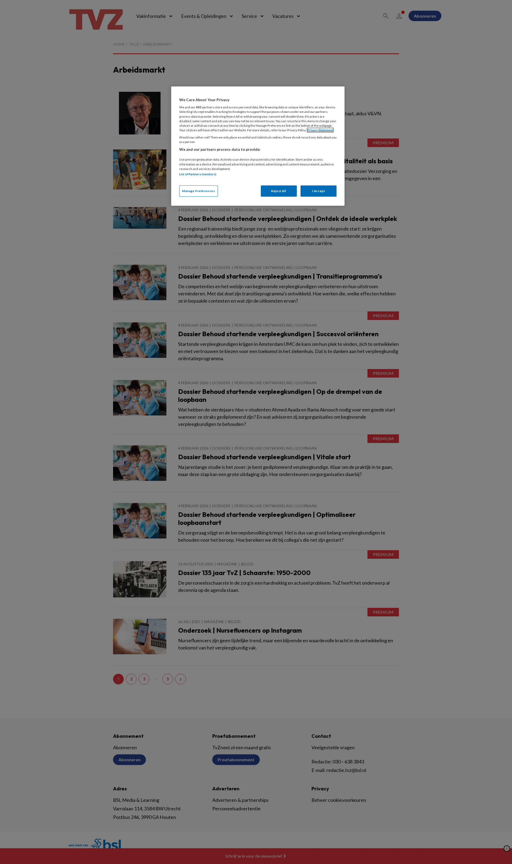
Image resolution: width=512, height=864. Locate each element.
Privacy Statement (320, 130)
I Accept (318, 191)
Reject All (278, 191)
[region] (258, 146)
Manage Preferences (198, 191)
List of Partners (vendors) (197, 174)
